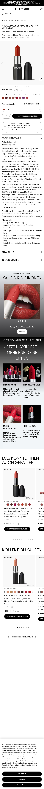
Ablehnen (22, 779)
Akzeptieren (22, 773)
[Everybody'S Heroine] (23, 98)
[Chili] (3, 98)
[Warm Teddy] (10, 98)
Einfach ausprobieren (32, 104)
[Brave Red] (26, 592)
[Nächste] (32, 504)
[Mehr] (20, 98)
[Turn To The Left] (11, 504)
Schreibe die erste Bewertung (22, 637)
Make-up (10, 20)
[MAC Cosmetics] (22, 9)
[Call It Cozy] (11, 592)
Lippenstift (25, 20)
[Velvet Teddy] (13, 98)
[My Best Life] (22, 504)
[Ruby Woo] (16, 98)
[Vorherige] (5, 504)
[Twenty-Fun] (15, 504)
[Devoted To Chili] (7, 504)
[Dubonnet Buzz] (29, 504)
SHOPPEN (22, 331)
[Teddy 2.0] (18, 504)
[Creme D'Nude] (7, 592)
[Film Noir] (22, 592)
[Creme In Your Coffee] (18, 592)
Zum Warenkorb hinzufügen (27, 116)
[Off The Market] (26, 504)
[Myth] (15, 592)
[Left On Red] (29, 592)
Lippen (17, 20)
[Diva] (6, 98)
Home (4, 20)
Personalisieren (22, 785)
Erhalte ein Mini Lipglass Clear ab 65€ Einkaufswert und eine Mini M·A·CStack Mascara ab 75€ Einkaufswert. (22, 3)
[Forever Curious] (27, 98)
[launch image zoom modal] (40, 79)
